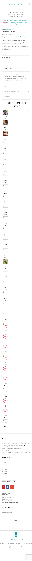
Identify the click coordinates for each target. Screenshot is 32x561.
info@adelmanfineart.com (11, 502)
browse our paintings (18, 450)
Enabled (21, 547)
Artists (5, 469)
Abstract (10, 37)
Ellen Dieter (8, 29)
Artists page (9, 450)
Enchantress (5, 182)
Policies (5, 475)
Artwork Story (8, 68)
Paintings (22, 37)
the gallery (22, 445)
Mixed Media (16, 37)
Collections (16, 14)
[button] (11, 110)
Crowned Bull (5, 332)
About (5, 464)
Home (9, 14)
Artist (6, 86)
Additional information (11, 91)
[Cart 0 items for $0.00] (28, 4)
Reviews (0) (7, 97)
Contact (5, 467)
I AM (5, 351)
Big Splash (5, 406)
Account (6, 473)
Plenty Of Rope (5, 193)
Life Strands (5, 203)
